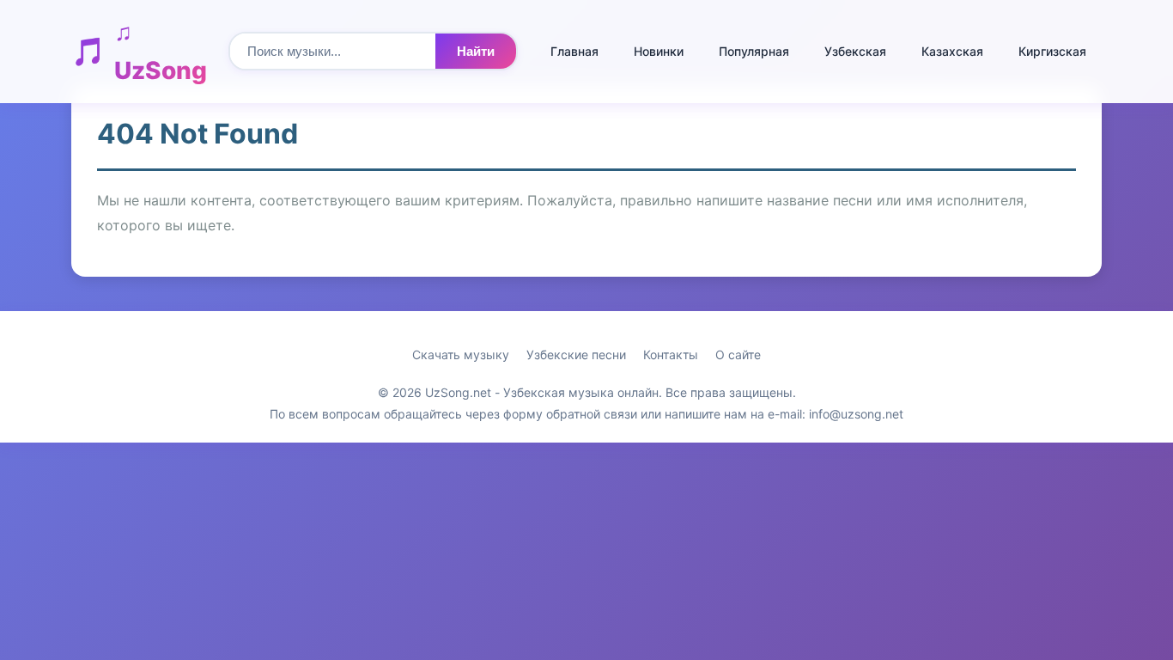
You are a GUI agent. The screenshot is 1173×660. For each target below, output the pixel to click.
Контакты (670, 354)
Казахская (952, 51)
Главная (574, 51)
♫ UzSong (160, 51)
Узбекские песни (576, 354)
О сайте (738, 354)
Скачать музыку (460, 354)
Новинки (659, 51)
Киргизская (1052, 51)
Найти (476, 51)
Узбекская (855, 51)
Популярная (754, 51)
